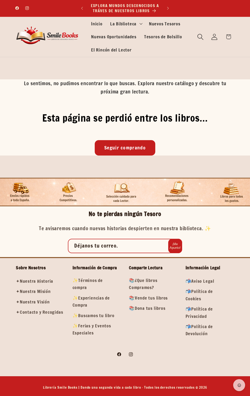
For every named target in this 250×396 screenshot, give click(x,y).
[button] (125, 23)
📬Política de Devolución (199, 330)
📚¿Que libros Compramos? (143, 284)
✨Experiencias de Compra (91, 301)
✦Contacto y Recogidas (39, 312)
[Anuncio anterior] (82, 8)
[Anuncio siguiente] (168, 8)
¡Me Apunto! (175, 246)
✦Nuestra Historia (34, 281)
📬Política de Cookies (199, 295)
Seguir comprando (125, 147)
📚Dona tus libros (147, 308)
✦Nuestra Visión (33, 302)
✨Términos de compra (88, 284)
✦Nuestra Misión (33, 291)
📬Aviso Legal (200, 281)
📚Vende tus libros (148, 298)
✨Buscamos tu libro (94, 315)
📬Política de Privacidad (199, 312)
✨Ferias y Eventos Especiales (92, 329)
